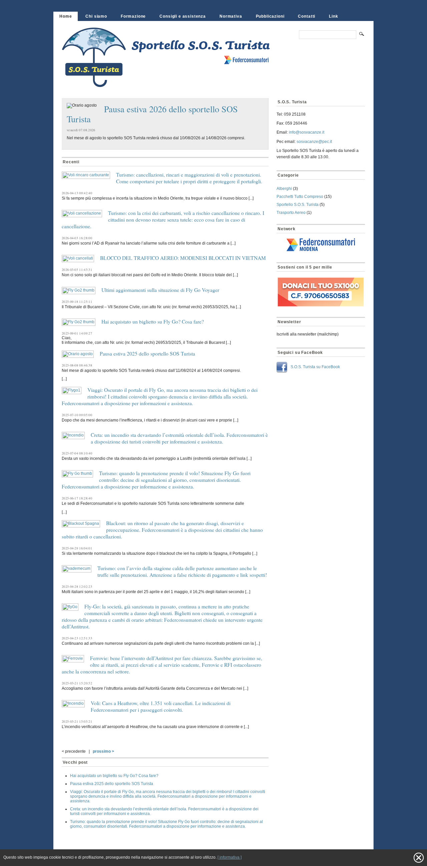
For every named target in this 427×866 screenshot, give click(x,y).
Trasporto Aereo (291, 212)
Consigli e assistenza (182, 16)
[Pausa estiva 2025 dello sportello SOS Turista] (78, 354)
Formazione (133, 16)
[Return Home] (176, 83)
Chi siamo (96, 16)
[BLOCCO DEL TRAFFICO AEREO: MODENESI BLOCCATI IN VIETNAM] (78, 258)
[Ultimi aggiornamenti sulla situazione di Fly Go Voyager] (78, 290)
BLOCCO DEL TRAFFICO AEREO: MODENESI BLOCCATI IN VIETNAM (183, 258)
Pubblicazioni (270, 16)
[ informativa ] (230, 857)
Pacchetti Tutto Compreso (300, 196)
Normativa (231, 16)
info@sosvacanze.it (306, 132)
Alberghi (284, 188)
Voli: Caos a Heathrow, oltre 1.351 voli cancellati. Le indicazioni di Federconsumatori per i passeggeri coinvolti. (161, 706)
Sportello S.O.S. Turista (298, 204)
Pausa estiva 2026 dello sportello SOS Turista (152, 114)
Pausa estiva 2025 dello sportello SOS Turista (147, 353)
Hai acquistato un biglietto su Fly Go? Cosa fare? (152, 321)
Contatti (306, 16)
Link (333, 16)
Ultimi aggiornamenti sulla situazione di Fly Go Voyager (160, 290)
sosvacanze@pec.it (314, 141)
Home (65, 16)
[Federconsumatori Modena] (321, 245)
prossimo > (103, 751)
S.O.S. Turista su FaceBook (315, 367)
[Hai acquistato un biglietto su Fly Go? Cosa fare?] (78, 322)
